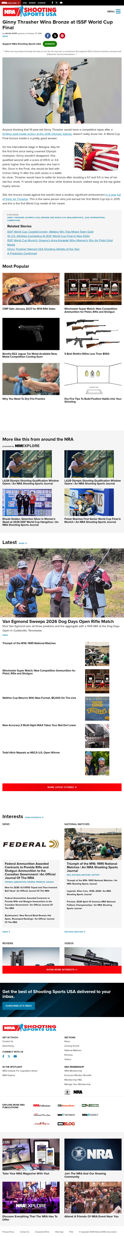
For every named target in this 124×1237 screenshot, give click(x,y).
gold (38, 217)
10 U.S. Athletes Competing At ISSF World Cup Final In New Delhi (48, 236)
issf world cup (58, 217)
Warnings (59, 1231)
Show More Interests (75, 969)
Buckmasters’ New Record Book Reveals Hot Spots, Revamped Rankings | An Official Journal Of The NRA (29, 919)
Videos (69, 943)
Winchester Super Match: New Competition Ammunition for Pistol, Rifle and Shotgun (38, 672)
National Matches (77, 824)
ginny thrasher (15, 217)
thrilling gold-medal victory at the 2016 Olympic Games (37, 134)
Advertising (8, 1046)
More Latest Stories (75, 787)
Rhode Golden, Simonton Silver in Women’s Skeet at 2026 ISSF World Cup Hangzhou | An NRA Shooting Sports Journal (30, 522)
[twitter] (55, 34)
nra (69, 874)
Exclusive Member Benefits (78, 1075)
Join (24, 2)
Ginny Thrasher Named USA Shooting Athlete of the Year (43, 249)
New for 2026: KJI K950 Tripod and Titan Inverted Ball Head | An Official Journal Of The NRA (31, 889)
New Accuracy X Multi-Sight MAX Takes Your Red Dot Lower (39, 725)
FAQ (71, 1231)
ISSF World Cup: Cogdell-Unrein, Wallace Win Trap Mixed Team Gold (50, 232)
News (5, 36)
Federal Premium (36, 882)
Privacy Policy (8, 1231)
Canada (50, 882)
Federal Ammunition (15, 882)
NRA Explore (8, 1075)
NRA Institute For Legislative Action (20, 1071)
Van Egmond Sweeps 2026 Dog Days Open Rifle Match (58, 621)
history (96, 874)
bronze (45, 217)
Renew (32, 2)
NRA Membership (73, 1071)
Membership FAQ (73, 1080)
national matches (81, 874)
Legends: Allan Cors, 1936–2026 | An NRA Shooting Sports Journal (89, 892)
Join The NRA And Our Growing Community (85, 1175)
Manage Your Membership (77, 1084)
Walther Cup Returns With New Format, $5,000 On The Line (39, 698)
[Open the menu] (118, 11)
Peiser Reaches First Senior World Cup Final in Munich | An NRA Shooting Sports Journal (92, 520)
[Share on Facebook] (47, 34)
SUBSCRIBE (19, 1006)
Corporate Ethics (42, 1231)
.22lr (86, 217)
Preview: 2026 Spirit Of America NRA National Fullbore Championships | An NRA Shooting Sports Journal (91, 905)
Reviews (7, 943)
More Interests (33, 817)
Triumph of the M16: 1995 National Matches (29, 643)
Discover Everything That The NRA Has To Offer (29, 1218)
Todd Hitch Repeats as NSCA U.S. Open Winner (31, 753)
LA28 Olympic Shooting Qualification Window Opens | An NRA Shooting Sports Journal (30, 482)
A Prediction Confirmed (22, 253)
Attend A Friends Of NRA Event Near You (91, 1216)
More (21, 543)
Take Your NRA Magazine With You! (25, 1173)
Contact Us (7, 1041)
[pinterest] (62, 34)
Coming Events (71, 1046)
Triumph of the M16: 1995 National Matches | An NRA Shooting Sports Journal (92, 867)
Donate (42, 2)
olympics (29, 217)
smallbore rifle (75, 217)
